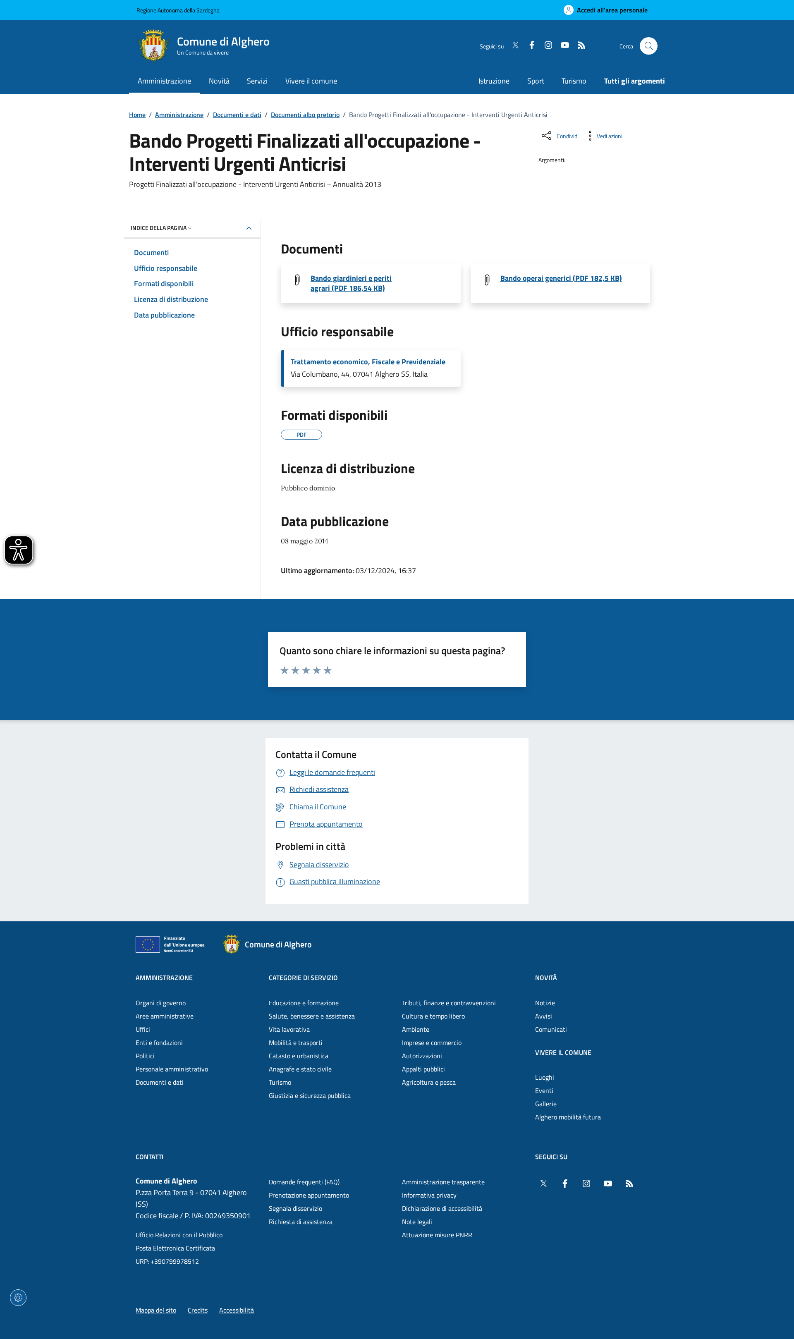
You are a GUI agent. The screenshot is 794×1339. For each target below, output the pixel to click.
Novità (546, 978)
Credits (198, 1310)
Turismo (574, 80)
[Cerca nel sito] (649, 46)
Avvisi (543, 1016)
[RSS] (578, 46)
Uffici (143, 1029)
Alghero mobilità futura (568, 1117)
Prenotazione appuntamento (309, 1195)
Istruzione (493, 80)
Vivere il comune (563, 1052)
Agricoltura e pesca (429, 1082)
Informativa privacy (429, 1195)
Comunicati (551, 1029)
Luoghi (544, 1077)
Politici (145, 1056)
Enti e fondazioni (159, 1042)
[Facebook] (528, 46)
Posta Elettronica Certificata (175, 1248)
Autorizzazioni (422, 1056)
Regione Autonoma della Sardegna (178, 10)
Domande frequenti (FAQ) (304, 1182)
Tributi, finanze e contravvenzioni (449, 1003)
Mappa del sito (156, 1310)
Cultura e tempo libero (433, 1016)
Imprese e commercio (432, 1042)
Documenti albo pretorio (305, 115)
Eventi (544, 1090)
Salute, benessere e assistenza (312, 1016)
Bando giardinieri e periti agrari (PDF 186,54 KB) (351, 283)
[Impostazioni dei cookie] (18, 1297)
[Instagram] (545, 46)
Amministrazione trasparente (443, 1182)
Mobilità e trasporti (296, 1042)
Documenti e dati (237, 115)
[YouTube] (561, 46)
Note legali (417, 1222)
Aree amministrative (165, 1016)
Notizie (545, 1003)
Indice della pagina (159, 227)
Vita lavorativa (289, 1029)
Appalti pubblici (423, 1069)
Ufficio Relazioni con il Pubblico (179, 1235)
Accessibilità (236, 1310)
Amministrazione (179, 115)
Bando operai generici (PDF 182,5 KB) (561, 278)
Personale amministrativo (172, 1069)
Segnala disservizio (295, 1208)
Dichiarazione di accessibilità (442, 1208)
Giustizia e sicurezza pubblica (310, 1095)
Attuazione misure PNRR (437, 1235)
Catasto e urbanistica (298, 1056)
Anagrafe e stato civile (300, 1069)
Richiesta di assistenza (300, 1222)
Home (137, 115)
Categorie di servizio (303, 978)
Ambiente (415, 1029)
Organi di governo (161, 1003)
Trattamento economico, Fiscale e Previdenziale (368, 362)
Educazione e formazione (304, 1003)
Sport (535, 80)
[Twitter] (512, 46)
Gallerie (546, 1104)
